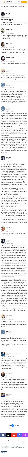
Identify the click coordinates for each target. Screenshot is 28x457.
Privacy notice (13, 440)
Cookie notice (19, 440)
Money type (3, 7)
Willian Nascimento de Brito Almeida (13, 353)
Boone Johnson (9, 227)
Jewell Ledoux (9, 394)
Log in (24, 1)
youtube (15, 435)
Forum (2, 6)
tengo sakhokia (9, 373)
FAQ (14, 442)
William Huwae (9, 29)
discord (20, 435)
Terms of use (7, 440)
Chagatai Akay (9, 43)
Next (18, 425)
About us (3, 440)
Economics (20, 6)
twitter (9, 435)
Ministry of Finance (13, 6)
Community (3, 442)
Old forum (6, 6)
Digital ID (24, 440)
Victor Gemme (8, 157)
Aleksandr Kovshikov (10, 57)
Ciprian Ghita (8, 13)
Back (10, 425)
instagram (26, 435)
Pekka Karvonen (9, 70)
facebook (3, 435)
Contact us (24, 442)
